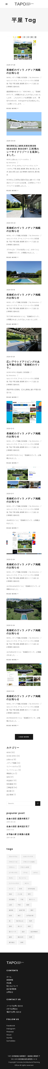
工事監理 (10, 787)
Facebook (11, 1025)
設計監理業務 (11, 989)
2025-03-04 (11, 141)
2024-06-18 (11, 290)
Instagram (11, 1029)
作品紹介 (20, 372)
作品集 (9, 983)
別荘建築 (24, 77)
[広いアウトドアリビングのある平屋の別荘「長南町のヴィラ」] (24, 339)
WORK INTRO (11, 372)
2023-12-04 (11, 559)
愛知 (27, 169)
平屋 (13, 83)
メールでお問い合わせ (15, 1006)
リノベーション (12, 770)
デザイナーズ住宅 (29, 862)
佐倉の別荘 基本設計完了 (18, 826)
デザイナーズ (13, 862)
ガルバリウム (13, 856)
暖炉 (32, 910)
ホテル (19, 166)
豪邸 (10, 937)
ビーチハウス (13, 872)
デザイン (12, 867)
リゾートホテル (23, 159)
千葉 (10, 83)
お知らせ (14, 159)
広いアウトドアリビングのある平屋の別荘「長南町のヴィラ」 (23, 364)
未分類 (9, 791)
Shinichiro (35, 77)
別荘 (29, 894)
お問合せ (10, 992)
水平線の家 (30, 915)
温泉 (10, 172)
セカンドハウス (12, 80)
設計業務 (10, 794)
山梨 (10, 905)
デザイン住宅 (25, 867)
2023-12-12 (10, 428)
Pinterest (10, 1032)
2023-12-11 (10, 494)
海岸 (30, 921)
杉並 (10, 915)
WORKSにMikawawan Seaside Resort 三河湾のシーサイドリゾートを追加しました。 (23, 150)
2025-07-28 (11, 65)
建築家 (22, 83)
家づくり (32, 899)
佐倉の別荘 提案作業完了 (18, 818)
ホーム (9, 977)
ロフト (27, 883)
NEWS (9, 77)
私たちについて (12, 986)
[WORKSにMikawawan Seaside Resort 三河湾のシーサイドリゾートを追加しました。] (24, 123)
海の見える (33, 169)
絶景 (13, 172)
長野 (30, 937)
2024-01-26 (11, 357)
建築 (17, 83)
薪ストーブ (29, 83)
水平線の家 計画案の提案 (18, 834)
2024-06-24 (11, 223)
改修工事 (22, 910)
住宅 (8, 777)
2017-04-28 (11, 837)
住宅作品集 (31, 889)
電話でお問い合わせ (14, 1012)
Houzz (9, 1035)
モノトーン (22, 878)
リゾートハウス (28, 80)
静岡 (22, 942)
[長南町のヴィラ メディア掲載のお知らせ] (24, 48)
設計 (34, 83)
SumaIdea (11, 1041)
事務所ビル (11, 773)
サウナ (9, 166)
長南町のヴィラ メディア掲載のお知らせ (24, 71)
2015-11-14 (10, 830)
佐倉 (10, 894)
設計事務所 (23, 172)
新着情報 (10, 980)
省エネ (20, 926)
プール (20, 80)
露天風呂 (12, 942)
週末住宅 (16, 87)
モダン (11, 878)
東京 (19, 915)
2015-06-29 (11, 822)
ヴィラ (11, 889)
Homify (9, 1038)
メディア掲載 (16, 77)
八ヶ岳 (20, 894)
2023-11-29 (10, 691)
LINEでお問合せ (12, 1009)
